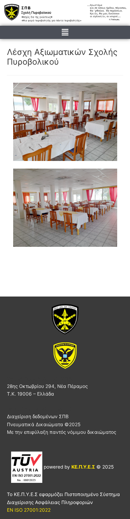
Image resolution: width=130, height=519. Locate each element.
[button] (65, 32)
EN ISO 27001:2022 (29, 510)
